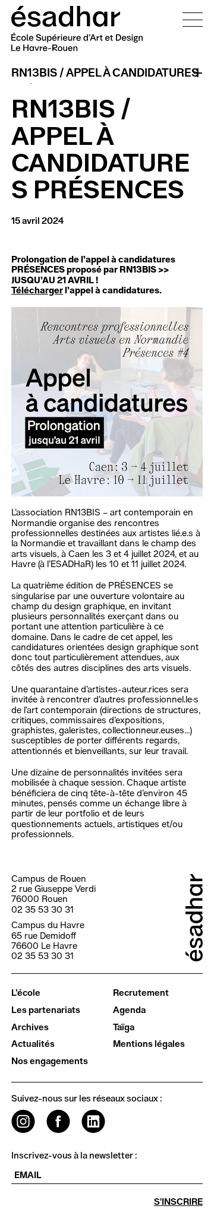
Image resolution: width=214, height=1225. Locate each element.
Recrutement (141, 993)
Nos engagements (49, 1061)
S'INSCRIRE (178, 1202)
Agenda (129, 1010)
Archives (30, 1027)
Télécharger (37, 290)
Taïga (123, 1027)
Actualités (33, 1044)
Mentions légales (149, 1044)
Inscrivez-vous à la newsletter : (74, 1155)
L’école (25, 993)
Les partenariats (45, 1010)
